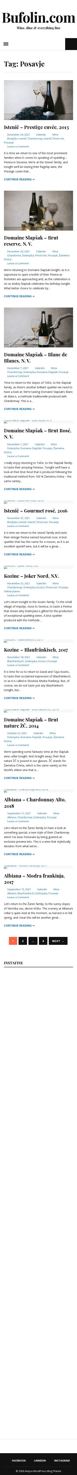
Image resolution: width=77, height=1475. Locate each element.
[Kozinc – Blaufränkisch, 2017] (23, 639)
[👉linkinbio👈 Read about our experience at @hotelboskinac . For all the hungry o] (30, 1401)
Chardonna (14, 255)
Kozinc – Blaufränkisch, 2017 (36, 649)
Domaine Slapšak (47, 372)
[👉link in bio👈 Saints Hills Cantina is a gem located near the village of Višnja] (30, 1287)
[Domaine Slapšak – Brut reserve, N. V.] (38, 229)
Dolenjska (28, 255)
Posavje (9, 142)
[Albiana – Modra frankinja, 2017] (25, 865)
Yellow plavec (12, 591)
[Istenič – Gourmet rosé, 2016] (24, 500)
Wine (55, 134)
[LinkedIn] (55, 44)
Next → (58, 941)
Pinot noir (58, 138)
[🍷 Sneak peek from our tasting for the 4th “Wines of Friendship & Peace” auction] (30, 1173)
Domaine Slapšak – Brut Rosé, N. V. (37, 433)
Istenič (48, 138)
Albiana (11, 817)
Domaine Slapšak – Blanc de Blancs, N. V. (35, 357)
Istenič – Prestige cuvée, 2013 (36, 127)
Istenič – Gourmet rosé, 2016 (35, 510)
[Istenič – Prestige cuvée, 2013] (38, 119)
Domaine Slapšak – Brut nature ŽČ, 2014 (31, 722)
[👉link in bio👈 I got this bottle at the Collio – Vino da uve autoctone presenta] (30, 1344)
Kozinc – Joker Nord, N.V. (31, 576)
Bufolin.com (38, 17)
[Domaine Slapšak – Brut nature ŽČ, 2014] (31, 709)
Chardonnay (35, 138)
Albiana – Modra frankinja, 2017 (34, 878)
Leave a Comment (18, 146)
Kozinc (41, 587)
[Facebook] (50, 44)
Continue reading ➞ (19, 179)
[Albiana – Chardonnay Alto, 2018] (26, 789)
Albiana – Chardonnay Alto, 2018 (35, 802)
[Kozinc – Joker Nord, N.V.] (21, 565)
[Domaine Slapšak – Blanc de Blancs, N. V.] (38, 346)
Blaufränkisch (15, 661)
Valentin (41, 134)
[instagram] (61, 44)
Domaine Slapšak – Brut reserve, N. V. (31, 240)
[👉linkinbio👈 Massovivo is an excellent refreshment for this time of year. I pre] (30, 1230)
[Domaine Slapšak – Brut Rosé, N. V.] (28, 420)
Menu (6, 44)
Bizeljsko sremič (16, 138)
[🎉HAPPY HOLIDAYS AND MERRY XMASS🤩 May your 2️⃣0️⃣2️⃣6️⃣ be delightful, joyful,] (30, 1002)
